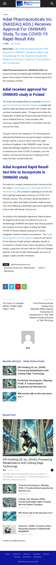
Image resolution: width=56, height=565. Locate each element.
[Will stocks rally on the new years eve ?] (9, 396)
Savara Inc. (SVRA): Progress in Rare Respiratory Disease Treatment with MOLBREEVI (34, 529)
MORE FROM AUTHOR (34, 361)
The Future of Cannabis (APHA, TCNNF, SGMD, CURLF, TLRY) (13, 306)
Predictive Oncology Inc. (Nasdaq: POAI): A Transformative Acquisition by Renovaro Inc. (35, 383)
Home (5, 10)
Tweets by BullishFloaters (14, 540)
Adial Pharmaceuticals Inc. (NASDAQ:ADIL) (19, 268)
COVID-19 (41, 268)
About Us (27, 554)
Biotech (13, 10)
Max (7, 44)
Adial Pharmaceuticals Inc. (21, 264)
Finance (17, 557)
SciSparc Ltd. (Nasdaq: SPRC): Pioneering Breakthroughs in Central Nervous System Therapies (34, 502)
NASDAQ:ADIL (9, 271)
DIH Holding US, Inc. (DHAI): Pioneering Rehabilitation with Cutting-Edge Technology (33, 370)
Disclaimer (38, 557)
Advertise (37, 554)
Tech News (27, 557)
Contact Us (16, 554)
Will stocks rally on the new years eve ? (35, 513)
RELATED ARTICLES (12, 361)
